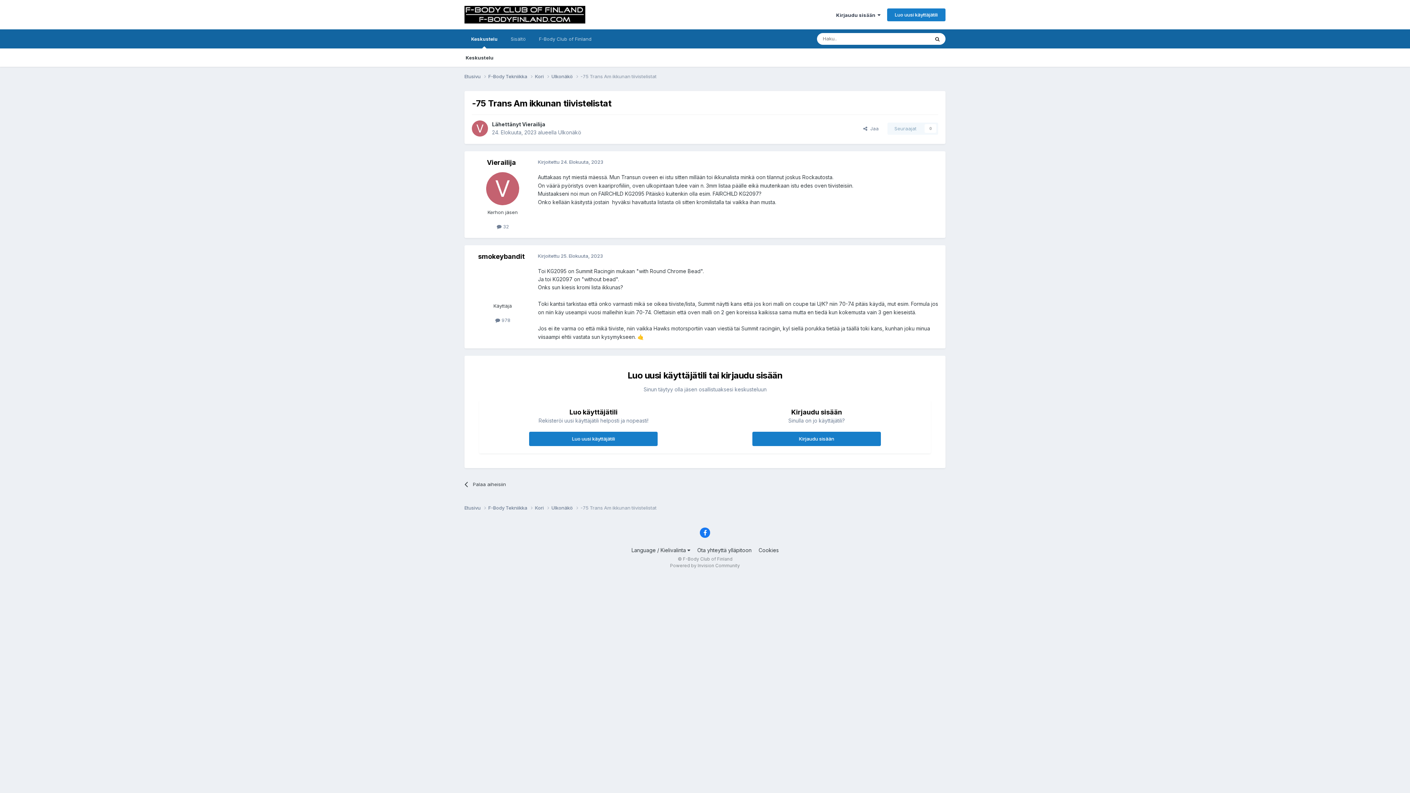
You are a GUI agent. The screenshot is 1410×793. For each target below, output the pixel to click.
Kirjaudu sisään (857, 15)
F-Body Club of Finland (565, 39)
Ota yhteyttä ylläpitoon (724, 550)
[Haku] (937, 39)
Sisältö (518, 39)
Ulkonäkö (569, 132)
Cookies (769, 550)
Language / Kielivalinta (659, 550)
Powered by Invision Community (705, 565)
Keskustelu (484, 39)
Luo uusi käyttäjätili (916, 15)
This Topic (907, 38)
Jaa (873, 128)
